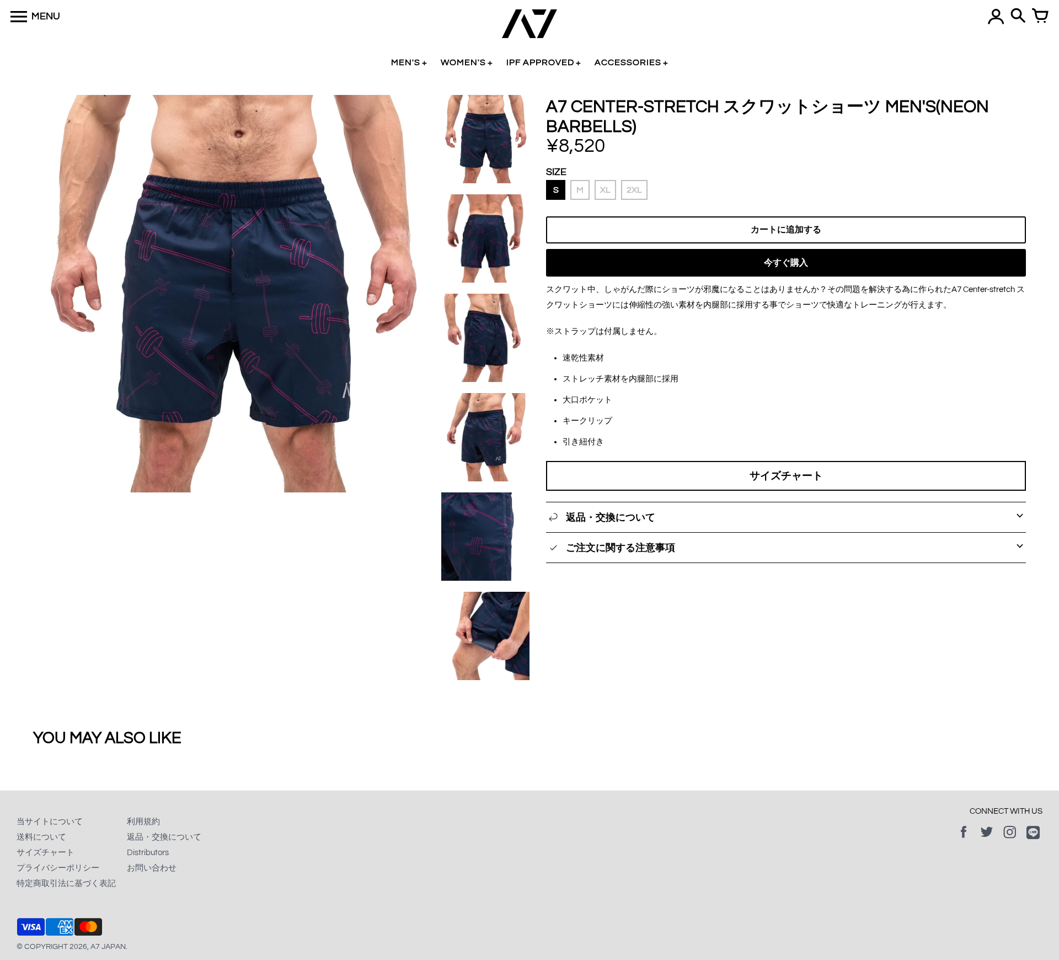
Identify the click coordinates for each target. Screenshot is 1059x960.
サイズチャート (786, 475)
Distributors (148, 852)
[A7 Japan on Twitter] (986, 840)
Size (556, 172)
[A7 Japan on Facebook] (963, 840)
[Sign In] (996, 16)
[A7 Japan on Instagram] (1010, 840)
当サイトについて (50, 822)
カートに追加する (786, 229)
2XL (634, 189)
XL (605, 189)
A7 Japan (108, 947)
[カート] (1040, 16)
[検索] (1018, 16)
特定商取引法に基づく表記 (66, 883)
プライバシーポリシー (58, 868)
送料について (41, 837)
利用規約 (143, 822)
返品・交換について (164, 837)
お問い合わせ (151, 868)
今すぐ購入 (786, 262)
